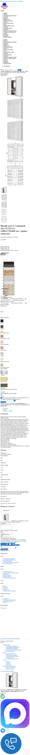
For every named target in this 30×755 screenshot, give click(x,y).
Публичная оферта (7, 561)
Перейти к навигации (6, 1)
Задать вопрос (4, 549)
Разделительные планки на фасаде (9, 389)
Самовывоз (6, 598)
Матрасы (5, 18)
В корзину (3, 402)
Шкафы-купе (8, 71)
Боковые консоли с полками (7, 301)
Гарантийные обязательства (10, 559)
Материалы (6, 574)
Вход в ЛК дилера (7, 563)
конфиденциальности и (16, 541)
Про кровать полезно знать (9, 590)
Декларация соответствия (9, 577)
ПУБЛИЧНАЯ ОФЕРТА (12, 648)
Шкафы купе (6, 19)
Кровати (5, 14)
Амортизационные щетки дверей (8, 393)
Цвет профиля (4, 368)
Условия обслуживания (8, 558)
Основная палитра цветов (9, 32)
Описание (5, 408)
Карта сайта (6, 589)
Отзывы (5, 33)
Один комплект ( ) (16, 298)
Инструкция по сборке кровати (10, 572)
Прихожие (5, 29)
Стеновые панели (7, 28)
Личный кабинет (7, 37)
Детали (5, 409)
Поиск (19, 69)
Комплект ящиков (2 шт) (6, 297)
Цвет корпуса (5, 253)
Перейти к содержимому (17, 1)
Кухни (4, 24)
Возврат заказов (7, 576)
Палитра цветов (7, 575)
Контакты (5, 34)
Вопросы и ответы (7, 410)
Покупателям (6, 644)
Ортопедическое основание (9, 15)
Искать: (2, 69)
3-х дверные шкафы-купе (18, 71)
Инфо (4, 652)
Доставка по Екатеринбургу (10, 600)
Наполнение (5, 288)
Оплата (5, 602)
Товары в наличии (7, 571)
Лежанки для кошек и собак (10, 30)
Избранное (6, 35)
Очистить (3, 295)
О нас (4, 585)
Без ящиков (5, 298)
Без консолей (5, 303)
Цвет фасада (4, 305)
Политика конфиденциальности (11, 562)
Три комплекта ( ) (18, 300)
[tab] (16, 408)
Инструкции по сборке (11, 654)
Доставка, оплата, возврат (9, 666)
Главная (5, 13)
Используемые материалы (12, 656)
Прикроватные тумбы (8, 25)
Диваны (5, 21)
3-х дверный (22, 404)
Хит (6, 405)
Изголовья (5, 16)
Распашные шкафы (7, 20)
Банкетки (5, 27)
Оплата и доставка (10, 667)
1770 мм (17, 404)
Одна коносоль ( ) (17, 303)
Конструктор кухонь (8, 23)
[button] (15, 556)
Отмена (17, 545)
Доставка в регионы (8, 601)
